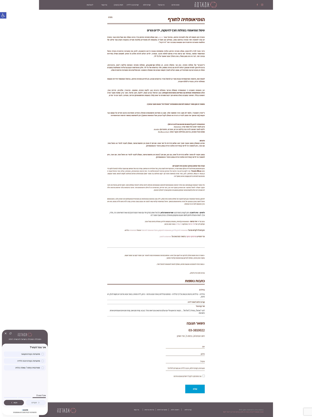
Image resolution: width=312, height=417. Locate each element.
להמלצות (90, 5)
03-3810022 (197, 330)
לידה (177, 224)
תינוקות (161, 37)
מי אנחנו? (161, 5)
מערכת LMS (245, 412)
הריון (180, 224)
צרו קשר (104, 5)
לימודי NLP (226, 412)
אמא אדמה (175, 5)
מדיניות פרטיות (149, 410)
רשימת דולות (175, 410)
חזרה (110, 17)
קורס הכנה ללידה (133, 5)
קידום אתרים (235, 412)
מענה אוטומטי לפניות (256, 412)
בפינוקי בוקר (191, 236)
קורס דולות (147, 5)
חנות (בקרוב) (118, 5)
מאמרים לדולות (162, 410)
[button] (3, 15)
